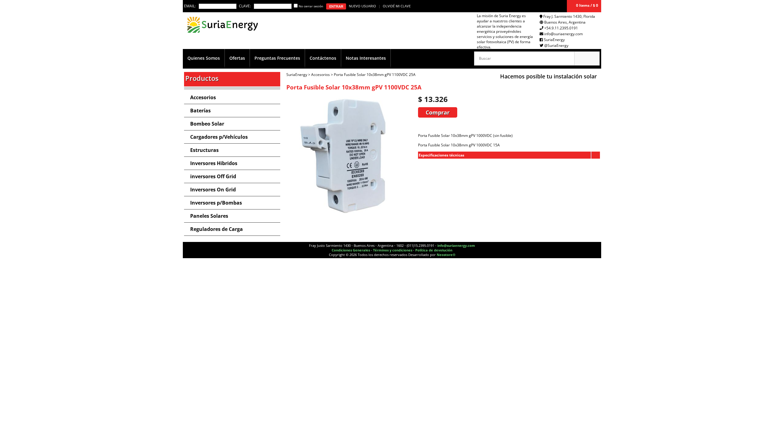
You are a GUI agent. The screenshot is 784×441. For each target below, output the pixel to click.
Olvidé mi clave (397, 6)
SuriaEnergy (554, 39)
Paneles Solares (209, 216)
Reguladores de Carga (216, 229)
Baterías (200, 110)
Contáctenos (323, 58)
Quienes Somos (203, 58)
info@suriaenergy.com (563, 33)
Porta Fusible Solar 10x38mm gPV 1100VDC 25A (375, 74)
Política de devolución (433, 250)
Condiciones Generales (351, 250)
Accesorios (203, 97)
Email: (190, 6)
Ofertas (237, 58)
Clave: (245, 6)
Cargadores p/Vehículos (219, 137)
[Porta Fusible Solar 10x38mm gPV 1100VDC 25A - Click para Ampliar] (350, 216)
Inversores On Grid (213, 189)
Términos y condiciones (392, 250)
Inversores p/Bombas (216, 202)
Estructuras (204, 150)
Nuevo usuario (362, 6)
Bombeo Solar (207, 123)
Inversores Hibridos (213, 163)
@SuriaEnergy (556, 45)
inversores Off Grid (213, 176)
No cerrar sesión (311, 6)
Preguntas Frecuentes (277, 58)
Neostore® (446, 254)
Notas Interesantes (366, 58)
